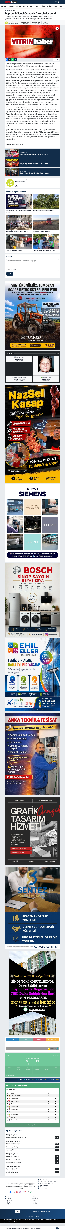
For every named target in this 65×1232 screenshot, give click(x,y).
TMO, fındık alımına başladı (14, 250)
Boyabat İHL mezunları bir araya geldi (17, 231)
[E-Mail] (16, 185)
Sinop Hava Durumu (45, 1180)
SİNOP (56, 6)
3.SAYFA (11, 6)
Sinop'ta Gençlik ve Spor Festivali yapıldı (44, 250)
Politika (43, 6)
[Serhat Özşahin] (10, 183)
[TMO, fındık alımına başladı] (19, 241)
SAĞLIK (49, 6)
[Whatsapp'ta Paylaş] (12, 59)
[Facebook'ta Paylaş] (7, 59)
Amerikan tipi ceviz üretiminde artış (43, 210)
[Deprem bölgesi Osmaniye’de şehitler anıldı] (32, 41)
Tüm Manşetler (44, 1185)
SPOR (61, 6)
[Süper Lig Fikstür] (58, 1131)
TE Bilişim (36, 1216)
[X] (13, 1192)
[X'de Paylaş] (9, 59)
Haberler (8, 10)
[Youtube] (25, 1192)
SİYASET (29, 6)
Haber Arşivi (43, 1189)
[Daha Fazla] (15, 59)
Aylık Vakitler (11, 1075)
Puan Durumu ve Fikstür (46, 1183)
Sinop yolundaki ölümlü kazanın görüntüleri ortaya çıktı (24, 1228)
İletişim (9, 1197)
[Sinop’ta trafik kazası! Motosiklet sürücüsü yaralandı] (19, 201)
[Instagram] (19, 1192)
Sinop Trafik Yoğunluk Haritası (48, 1181)
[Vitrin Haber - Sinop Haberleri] (11, 2)
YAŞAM (36, 6)
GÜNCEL (18, 6)
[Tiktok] (28, 1192)
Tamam (16, 1222)
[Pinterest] (16, 1192)
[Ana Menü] (58, 2)
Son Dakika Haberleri (45, 1187)
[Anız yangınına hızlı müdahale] (46, 222)
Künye (35, 1197)
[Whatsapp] (31, 1192)
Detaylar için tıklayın (32, 1125)
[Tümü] (58, 353)
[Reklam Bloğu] (32, 315)
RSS (18, 1211)
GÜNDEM (4, 6)
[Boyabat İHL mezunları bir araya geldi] (19, 222)
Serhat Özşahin (20, 182)
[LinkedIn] (22, 1192)
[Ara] (56, 2)
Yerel (14, 10)
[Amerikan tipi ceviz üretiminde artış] (46, 201)
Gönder (9, 274)
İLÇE (24, 6)
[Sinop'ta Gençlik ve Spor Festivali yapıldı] (46, 241)
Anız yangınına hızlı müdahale (41, 231)
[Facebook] (10, 1192)
